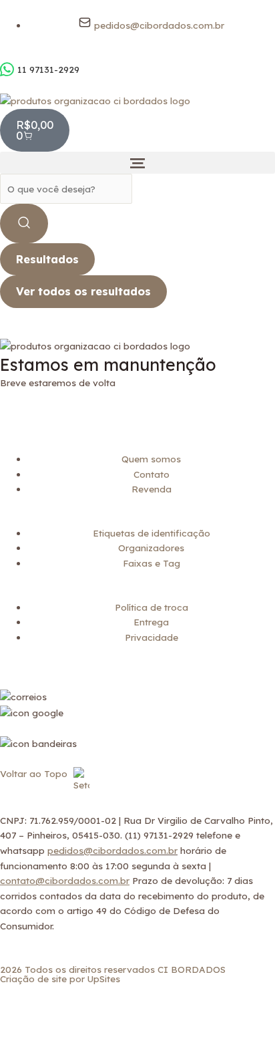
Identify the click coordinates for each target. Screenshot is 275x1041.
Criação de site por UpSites (60, 978)
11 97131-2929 (48, 69)
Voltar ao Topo (35, 773)
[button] (137, 163)
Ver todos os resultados (83, 291)
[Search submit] (24, 223)
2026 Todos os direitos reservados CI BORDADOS (113, 969)
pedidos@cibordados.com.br (112, 850)
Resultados (47, 259)
